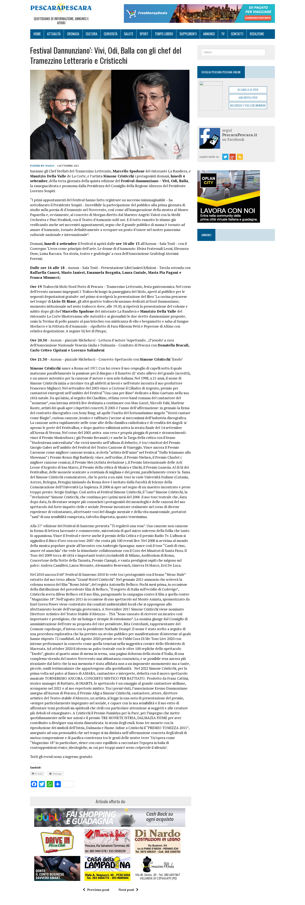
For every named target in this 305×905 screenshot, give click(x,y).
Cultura (91, 33)
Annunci (209, 33)
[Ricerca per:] (233, 52)
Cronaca (73, 33)
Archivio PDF (247, 97)
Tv (222, 33)
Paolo (50, 165)
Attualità (54, 33)
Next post (126, 889)
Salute (128, 33)
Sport (144, 33)
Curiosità (110, 33)
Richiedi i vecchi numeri (248, 105)
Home (37, 33)
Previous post (98, 889)
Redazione (257, 33)
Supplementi (188, 33)
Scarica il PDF (248, 90)
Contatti (237, 33)
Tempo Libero (164, 33)
